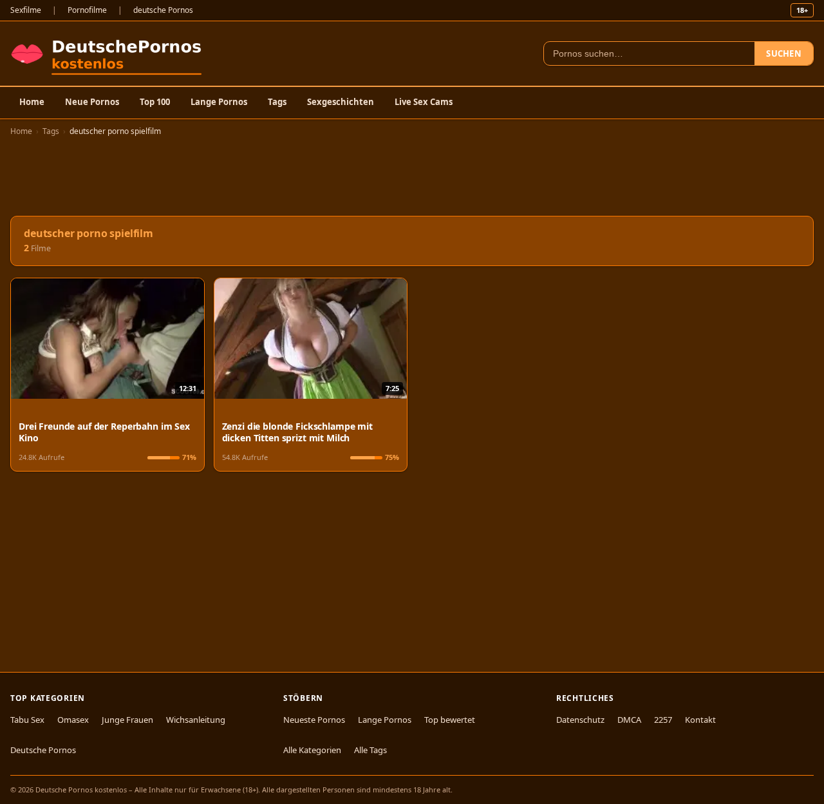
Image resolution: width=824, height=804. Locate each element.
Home (31, 102)
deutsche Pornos (163, 10)
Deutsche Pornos (43, 750)
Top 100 (155, 102)
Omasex (73, 719)
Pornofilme (87, 10)
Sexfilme (25, 10)
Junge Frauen (127, 719)
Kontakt (700, 719)
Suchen (783, 53)
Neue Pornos (92, 102)
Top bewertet (449, 719)
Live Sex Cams (424, 102)
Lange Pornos (219, 102)
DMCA (629, 719)
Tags (277, 102)
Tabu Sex (27, 719)
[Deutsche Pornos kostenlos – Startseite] (109, 53)
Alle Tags (370, 750)
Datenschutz (580, 719)
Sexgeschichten (340, 102)
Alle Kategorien (312, 750)
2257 (663, 719)
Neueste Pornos (314, 719)
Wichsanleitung (195, 719)
